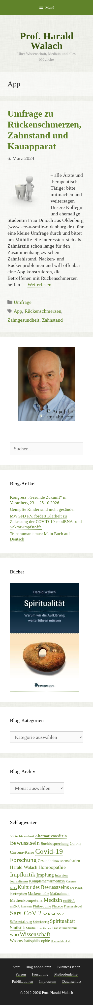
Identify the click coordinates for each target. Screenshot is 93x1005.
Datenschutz (71, 981)
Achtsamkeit (24, 836)
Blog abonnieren (38, 967)
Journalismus (19, 881)
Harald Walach (23, 867)
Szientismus (44, 928)
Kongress (71, 881)
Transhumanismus (64, 928)
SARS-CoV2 (53, 914)
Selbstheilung (41, 922)
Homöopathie (52, 867)
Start (16, 967)
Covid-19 (49, 851)
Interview (61, 875)
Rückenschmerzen (43, 311)
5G (12, 836)
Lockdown (76, 888)
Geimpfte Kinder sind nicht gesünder (42, 509)
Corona (75, 843)
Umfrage (22, 302)
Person (21, 974)
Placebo (57, 906)
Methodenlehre (66, 974)
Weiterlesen (39, 284)
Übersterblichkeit (60, 941)
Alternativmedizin (51, 836)
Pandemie (26, 906)
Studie (31, 928)
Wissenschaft (35, 934)
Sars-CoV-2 (26, 913)
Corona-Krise (22, 852)
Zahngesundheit (23, 320)
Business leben (68, 967)
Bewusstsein (25, 843)
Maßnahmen (59, 894)
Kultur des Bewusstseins (43, 887)
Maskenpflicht (18, 894)
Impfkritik (22, 874)
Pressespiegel (73, 906)
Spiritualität (62, 921)
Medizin (53, 900)
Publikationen (22, 981)
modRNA (69, 900)
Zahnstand (52, 320)
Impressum (47, 981)
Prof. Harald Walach (46, 40)
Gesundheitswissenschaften (59, 861)
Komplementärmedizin (47, 881)
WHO (14, 935)
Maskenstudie (38, 894)
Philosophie (42, 906)
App (18, 311)
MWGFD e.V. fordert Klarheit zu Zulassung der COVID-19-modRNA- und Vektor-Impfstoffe (46, 521)
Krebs (13, 888)
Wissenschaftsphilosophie (30, 941)
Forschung (23, 859)
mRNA (15, 906)
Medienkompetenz (26, 900)
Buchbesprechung (55, 844)
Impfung (45, 874)
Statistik (17, 927)
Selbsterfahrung (21, 922)
